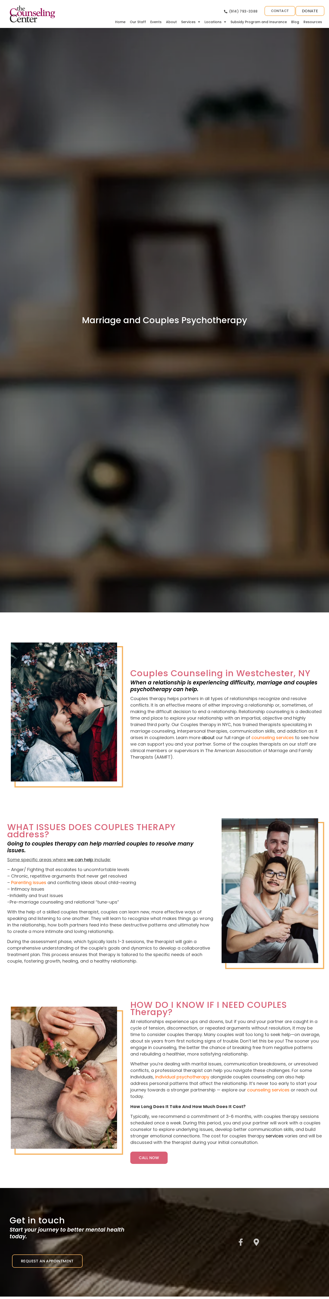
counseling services (268, 1090)
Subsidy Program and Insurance (258, 22)
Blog (295, 22)
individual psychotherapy (182, 1077)
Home (120, 22)
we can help (80, 860)
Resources (312, 22)
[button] (310, 11)
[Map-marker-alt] (256, 1242)
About (171, 22)
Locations (213, 22)
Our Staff (138, 22)
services (274, 1136)
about (208, 738)
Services (188, 22)
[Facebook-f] (240, 1242)
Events (156, 22)
